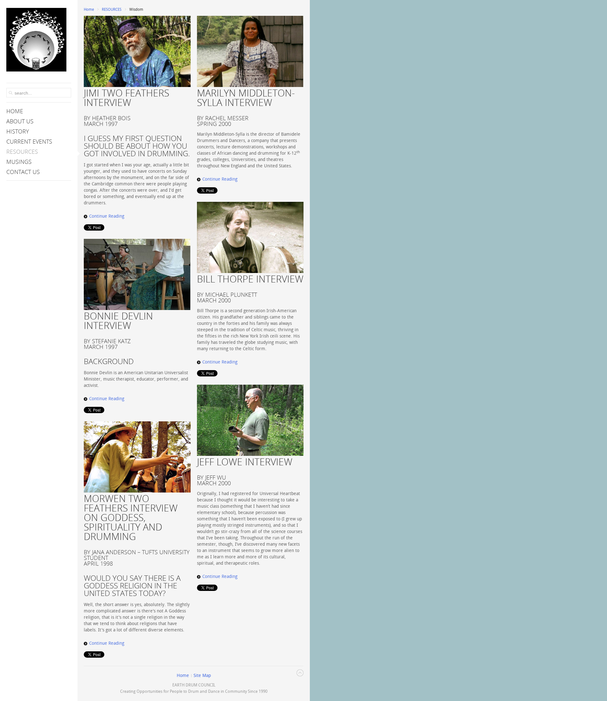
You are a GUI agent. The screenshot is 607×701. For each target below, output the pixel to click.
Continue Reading (106, 216)
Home (89, 9)
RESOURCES (111, 9)
